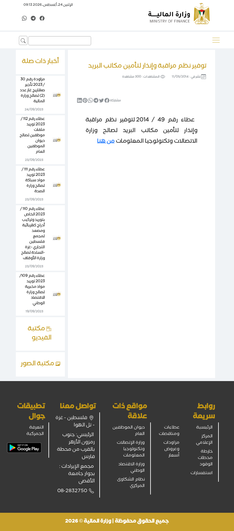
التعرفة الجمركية (35, 431)
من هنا (106, 142)
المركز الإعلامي (204, 440)
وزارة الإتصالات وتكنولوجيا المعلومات (131, 449)
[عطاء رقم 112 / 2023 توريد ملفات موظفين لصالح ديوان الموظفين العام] (56, 140)
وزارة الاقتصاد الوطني (131, 468)
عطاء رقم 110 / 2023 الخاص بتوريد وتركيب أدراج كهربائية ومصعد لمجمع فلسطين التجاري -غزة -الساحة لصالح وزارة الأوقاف (32, 234)
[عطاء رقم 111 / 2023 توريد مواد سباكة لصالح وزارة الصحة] (56, 185)
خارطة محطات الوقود (205, 458)
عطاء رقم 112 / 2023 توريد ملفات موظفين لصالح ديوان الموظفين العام (32, 136)
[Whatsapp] (24, 19)
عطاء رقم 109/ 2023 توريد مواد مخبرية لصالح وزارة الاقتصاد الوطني (32, 290)
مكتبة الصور (38, 364)
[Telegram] (33, 19)
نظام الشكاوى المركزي (131, 483)
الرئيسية (204, 428)
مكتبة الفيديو (39, 334)
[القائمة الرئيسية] (216, 40)
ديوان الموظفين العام (128, 431)
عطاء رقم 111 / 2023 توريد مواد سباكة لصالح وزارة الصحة (33, 180)
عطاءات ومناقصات (169, 431)
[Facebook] (42, 19)
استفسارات (201, 473)
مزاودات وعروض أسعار (171, 449)
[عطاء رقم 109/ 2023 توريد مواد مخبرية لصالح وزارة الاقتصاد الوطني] (56, 294)
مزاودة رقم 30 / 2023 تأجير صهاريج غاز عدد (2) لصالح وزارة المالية (32, 90)
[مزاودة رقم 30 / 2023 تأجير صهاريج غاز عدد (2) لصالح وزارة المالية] (56, 95)
